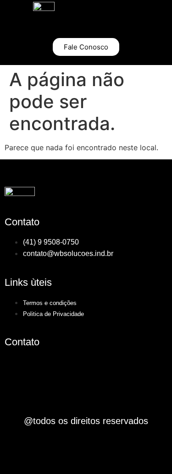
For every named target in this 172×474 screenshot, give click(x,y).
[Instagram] (71, 367)
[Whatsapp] (98, 367)
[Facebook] (16, 367)
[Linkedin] (43, 367)
